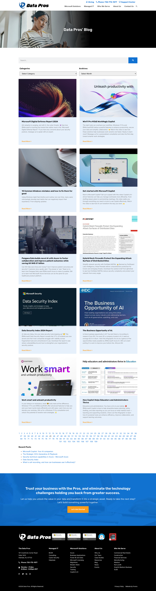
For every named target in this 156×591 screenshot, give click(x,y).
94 (112, 439)
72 (32, 439)
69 (21, 439)
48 (61, 436)
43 (43, 436)
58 (98, 436)
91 (101, 439)
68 (135, 436)
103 (69, 441)
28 (106, 433)
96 (119, 439)
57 (94, 436)
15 (60, 433)
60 (106, 436)
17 (66, 433)
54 (83, 436)
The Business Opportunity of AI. (98, 330)
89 (94, 439)
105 (78, 441)
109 (95, 441)
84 (75, 439)
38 (25, 436)
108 (91, 441)
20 (77, 433)
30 (114, 433)
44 (47, 436)
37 (21, 436)
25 (95, 433)
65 (124, 436)
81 (64, 439)
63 (116, 436)
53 (80, 436)
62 (113, 436)
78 (53, 439)
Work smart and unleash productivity (39, 400)
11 (46, 433)
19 (73, 433)
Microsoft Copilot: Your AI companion (38, 451)
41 (36, 436)
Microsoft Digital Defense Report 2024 (40, 121)
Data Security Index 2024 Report (37, 330)
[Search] (132, 60)
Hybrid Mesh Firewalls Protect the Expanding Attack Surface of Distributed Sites (107, 259)
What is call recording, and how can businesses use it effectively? (49, 462)
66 (127, 436)
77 (50, 439)
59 (102, 436)
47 (58, 436)
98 (127, 439)
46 (54, 436)
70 (25, 439)
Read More (26, 141)
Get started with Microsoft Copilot (99, 191)
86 (83, 439)
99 (130, 439)
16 (63, 433)
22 (84, 433)
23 (88, 433)
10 (43, 433)
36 (136, 433)
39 (28, 436)
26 (99, 433)
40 (32, 436)
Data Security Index (30, 460)
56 (91, 436)
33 (124, 433)
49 (65, 436)
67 (131, 436)
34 (128, 433)
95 (116, 439)
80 (61, 439)
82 (68, 439)
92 (104, 439)
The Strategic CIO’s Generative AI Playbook (40, 454)
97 (123, 439)
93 (108, 439)
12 (50, 433)
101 (60, 441)
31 (117, 433)
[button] (136, 6)
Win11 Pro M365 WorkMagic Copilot (99, 121)
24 (91, 433)
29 (110, 433)
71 (28, 439)
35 (132, 433)
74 (39, 439)
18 (70, 433)
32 (121, 433)
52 (76, 436)
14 (56, 433)
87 (86, 439)
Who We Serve (103, 6)
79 (57, 439)
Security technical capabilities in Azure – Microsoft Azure (45, 457)
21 (80, 433)
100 (134, 439)
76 (46, 439)
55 (87, 436)
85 (79, 439)
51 (72, 436)
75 (43, 439)
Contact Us (129, 6)
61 (109, 436)
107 (87, 441)
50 (69, 436)
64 (120, 436)
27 (103, 433)
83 (71, 439)
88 (90, 439)
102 (64, 441)
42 (39, 436)
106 (82, 441)
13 (53, 433)
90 (97, 439)
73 (35, 439)
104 (73, 441)
